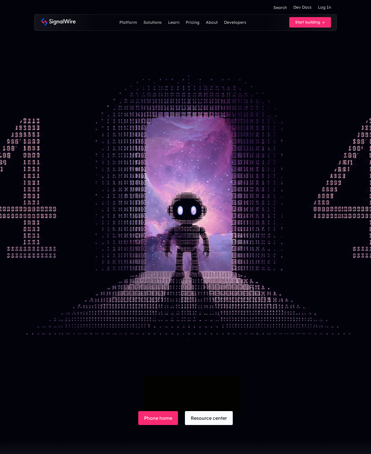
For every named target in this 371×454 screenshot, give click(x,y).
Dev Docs (302, 7)
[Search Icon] (280, 7)
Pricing (192, 22)
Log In (324, 7)
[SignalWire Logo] (58, 22)
